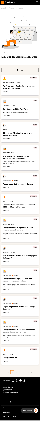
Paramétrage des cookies (9, 386)
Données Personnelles (9, 390)
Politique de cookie (8, 387)
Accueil (3, 8)
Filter (21, 70)
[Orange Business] (8, 2)
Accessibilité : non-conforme (10, 392)
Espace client (6, 408)
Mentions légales (7, 389)
